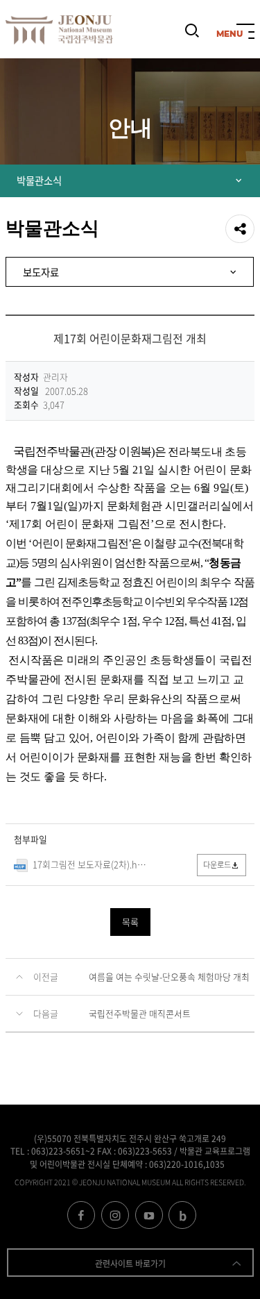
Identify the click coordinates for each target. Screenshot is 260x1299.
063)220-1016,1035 (187, 1164)
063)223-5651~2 (63, 1151)
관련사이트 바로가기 (130, 1263)
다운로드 (217, 865)
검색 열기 (192, 37)
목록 (130, 921)
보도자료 (41, 272)
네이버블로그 (182, 1215)
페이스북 (81, 1215)
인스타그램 (115, 1215)
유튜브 (149, 1215)
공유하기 (239, 229)
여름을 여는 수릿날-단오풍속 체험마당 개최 (169, 976)
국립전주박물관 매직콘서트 (140, 1013)
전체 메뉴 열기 (245, 33)
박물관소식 (39, 180)
